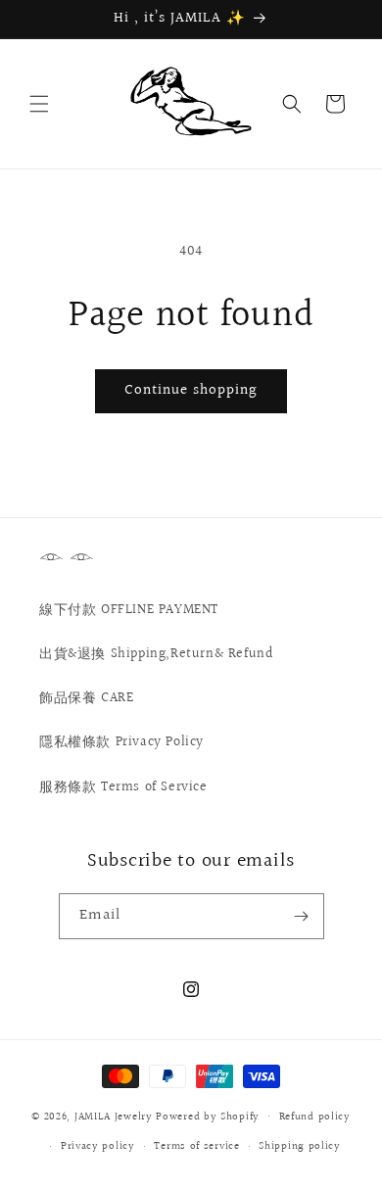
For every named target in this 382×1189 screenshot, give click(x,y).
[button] (39, 103)
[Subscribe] (301, 916)
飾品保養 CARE (86, 698)
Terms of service (196, 1146)
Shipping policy (300, 1146)
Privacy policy (98, 1146)
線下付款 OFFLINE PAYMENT (128, 610)
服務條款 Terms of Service (123, 787)
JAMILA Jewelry (115, 1116)
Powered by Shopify (208, 1116)
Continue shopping (191, 390)
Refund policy (315, 1117)
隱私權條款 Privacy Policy (121, 742)
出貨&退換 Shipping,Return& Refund (155, 654)
